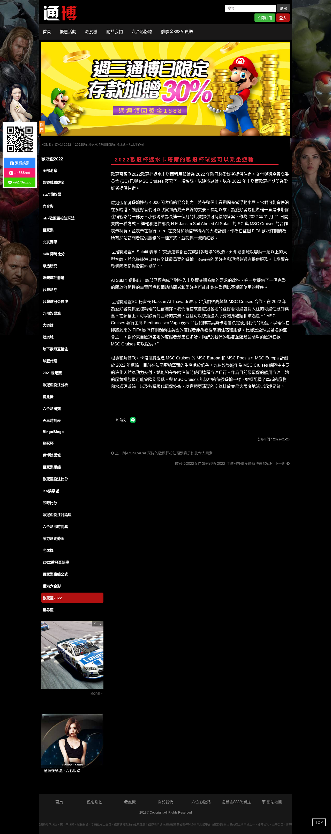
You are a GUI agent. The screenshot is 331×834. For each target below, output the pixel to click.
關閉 (42, 127)
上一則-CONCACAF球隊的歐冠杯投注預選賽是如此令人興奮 (163, 453)
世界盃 (48, 610)
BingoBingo (53, 432)
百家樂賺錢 (52, 467)
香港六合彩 (52, 586)
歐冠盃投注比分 (55, 479)
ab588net (22, 173)
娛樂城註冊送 (53, 278)
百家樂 (48, 230)
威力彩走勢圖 (53, 538)
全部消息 (50, 170)
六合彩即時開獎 (55, 527)
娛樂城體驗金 (53, 182)
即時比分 (50, 503)
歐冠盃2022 (63, 144)
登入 (283, 18)
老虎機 (91, 31)
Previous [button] (95, 623)
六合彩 (48, 206)
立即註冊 (265, 18)
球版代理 (50, 361)
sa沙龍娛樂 (52, 194)
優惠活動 (68, 31)
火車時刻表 (52, 420)
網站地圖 (274, 802)
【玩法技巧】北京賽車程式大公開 (64, 695)
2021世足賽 (52, 373)
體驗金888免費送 (177, 31)
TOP (319, 822)
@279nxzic (22, 182)
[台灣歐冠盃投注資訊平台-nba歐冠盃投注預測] (165, 89)
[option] (165, 89)
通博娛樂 (22, 163)
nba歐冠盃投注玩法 (59, 218)
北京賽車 (50, 242)
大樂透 (48, 325)
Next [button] (100, 623)
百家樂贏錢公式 (55, 574)
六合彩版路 (142, 31)
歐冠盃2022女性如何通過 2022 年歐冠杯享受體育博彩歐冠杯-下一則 (231, 463)
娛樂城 (48, 337)
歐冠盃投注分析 (55, 385)
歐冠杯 (48, 443)
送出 (283, 8)
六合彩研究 (52, 409)
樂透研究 (50, 266)
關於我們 (114, 31)
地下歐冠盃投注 (55, 349)
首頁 (47, 31)
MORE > (96, 694)
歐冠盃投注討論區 (57, 515)
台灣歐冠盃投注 (55, 301)
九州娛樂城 (52, 313)
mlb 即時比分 (54, 254)
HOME (46, 144)
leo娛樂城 (51, 491)
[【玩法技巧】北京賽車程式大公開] (72, 655)
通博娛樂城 (52, 455)
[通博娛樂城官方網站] (60, 12)
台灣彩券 (50, 289)
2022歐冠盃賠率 (56, 562)
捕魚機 (48, 397)
